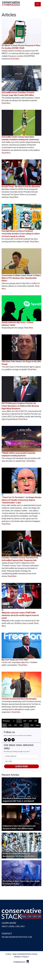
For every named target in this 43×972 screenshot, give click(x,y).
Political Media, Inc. (27, 961)
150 (35, 721)
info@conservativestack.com (17, 937)
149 (30, 721)
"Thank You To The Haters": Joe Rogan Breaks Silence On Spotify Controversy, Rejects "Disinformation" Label (21, 500)
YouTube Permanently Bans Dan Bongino (19, 699)
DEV (23, 926)
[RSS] (13, 739)
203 (31, 725)
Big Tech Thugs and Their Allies (15, 660)
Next (37, 725)
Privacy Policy (21, 957)
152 (9, 725)
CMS (18, 926)
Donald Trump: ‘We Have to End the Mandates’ (21, 187)
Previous (6, 721)
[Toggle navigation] (38, 4)
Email (11, 926)
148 (24, 721)
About (5, 926)
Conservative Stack (11, 4)
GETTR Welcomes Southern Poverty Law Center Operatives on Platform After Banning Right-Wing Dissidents (20, 406)
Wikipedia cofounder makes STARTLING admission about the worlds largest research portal (20, 615)
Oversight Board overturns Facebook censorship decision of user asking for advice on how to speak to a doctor (21, 233)
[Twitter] (9, 739)
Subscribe (21, 766)
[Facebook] (5, 739)
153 (15, 725)
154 (20, 725)
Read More (15, 59)
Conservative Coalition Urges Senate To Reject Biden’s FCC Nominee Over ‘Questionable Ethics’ (21, 278)
